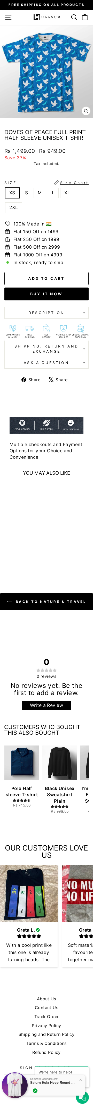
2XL (13, 207)
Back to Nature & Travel (50, 602)
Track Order (46, 1016)
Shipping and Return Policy (46, 1034)
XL (67, 192)
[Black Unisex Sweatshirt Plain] (59, 762)
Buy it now (46, 294)
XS (12, 192)
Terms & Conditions (46, 1043)
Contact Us (46, 1007)
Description (46, 312)
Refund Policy (46, 1052)
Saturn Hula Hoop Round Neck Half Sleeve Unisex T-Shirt (53, 1082)
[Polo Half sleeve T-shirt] (21, 762)
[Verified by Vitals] (35, 1090)
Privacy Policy (46, 1025)
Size (46, 182)
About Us (46, 998)
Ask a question (46, 362)
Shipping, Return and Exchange (46, 348)
